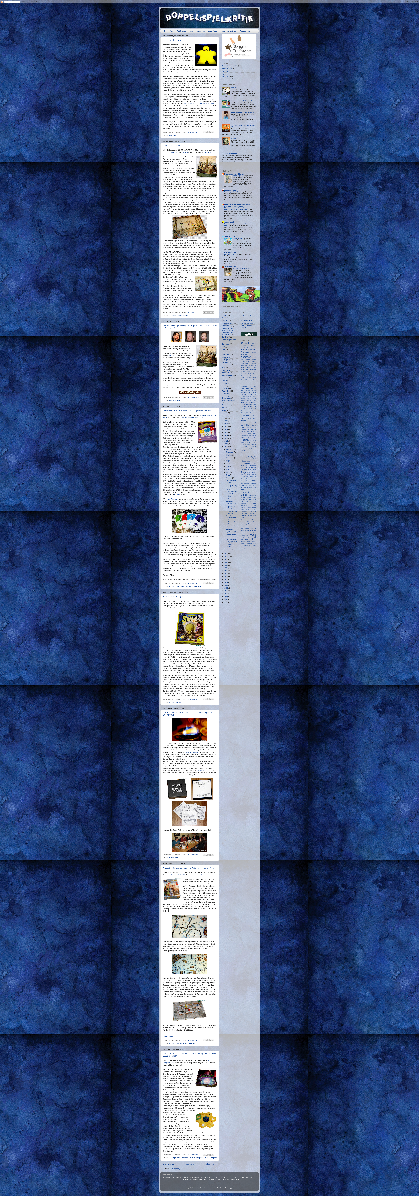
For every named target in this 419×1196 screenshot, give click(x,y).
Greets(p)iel (226, 354)
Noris (254, 459)
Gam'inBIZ (249, 406)
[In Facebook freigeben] (211, 132)
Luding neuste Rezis (248, 323)
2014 (226, 444)
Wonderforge (244, 535)
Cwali (251, 384)
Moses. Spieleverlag (247, 457)
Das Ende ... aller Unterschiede (241, 101)
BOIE (242, 359)
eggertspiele (251, 543)
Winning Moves (250, 530)
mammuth (215, 1188)
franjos (247, 546)
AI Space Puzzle (229, 254)
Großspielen (173, 858)
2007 (226, 568)
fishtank (243, 545)
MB (242, 450)
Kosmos (245, 440)
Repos (254, 485)
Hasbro (254, 418)
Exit (223, 347)
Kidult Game (252, 437)
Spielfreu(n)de (229, 236)
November (230, 452)
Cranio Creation (251, 382)
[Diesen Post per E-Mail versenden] (204, 132)
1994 (226, 602)
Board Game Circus (249, 367)
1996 (226, 596)
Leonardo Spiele (245, 444)
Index (164, 31)
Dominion (225, 337)
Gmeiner (243, 413)
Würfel (224, 413)
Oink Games (248, 465)
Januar (228, 550)
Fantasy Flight (251, 400)
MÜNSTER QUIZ (192, 752)
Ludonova (243, 448)
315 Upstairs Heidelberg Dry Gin (243, 268)
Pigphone (248, 474)
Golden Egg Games (251, 413)
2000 (226, 588)
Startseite (190, 1164)
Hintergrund (226, 360)
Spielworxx (253, 503)
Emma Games (246, 396)
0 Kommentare (193, 132)
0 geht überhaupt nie (229, 66)
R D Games (252, 483)
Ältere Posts (211, 1164)
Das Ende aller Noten (172, 40)
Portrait (224, 383)
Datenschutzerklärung (228, 31)
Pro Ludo (248, 480)
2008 (226, 565)
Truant (250, 524)
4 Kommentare (193, 1154)
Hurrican (254, 425)
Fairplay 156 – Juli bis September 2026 (236, 209)
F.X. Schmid (251, 398)
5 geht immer (226, 79)
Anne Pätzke (201, 875)
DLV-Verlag (248, 386)
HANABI (177, 494)
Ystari (242, 537)
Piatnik (243, 474)
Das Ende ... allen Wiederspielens (192, 1158)
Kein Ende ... (226, 365)
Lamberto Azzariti (172, 152)
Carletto (250, 373)
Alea (254, 349)
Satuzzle (254, 489)
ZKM (247, 539)
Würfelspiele (181, 31)
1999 (226, 591)
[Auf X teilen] (208, 132)
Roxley (243, 489)
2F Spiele (245, 343)
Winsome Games (249, 532)
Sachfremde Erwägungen (226, 397)
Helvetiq (254, 420)
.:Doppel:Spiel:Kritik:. (230, 153)
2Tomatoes (244, 345)
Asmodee (246, 357)
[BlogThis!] (206, 132)
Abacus (244, 349)
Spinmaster (244, 505)
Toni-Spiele (253, 522)
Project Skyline (238, 176)
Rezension (198, 586)
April (228, 472)
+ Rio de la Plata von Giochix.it (176, 146)
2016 (226, 438)
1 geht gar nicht (174, 1158)
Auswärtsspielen (227, 323)
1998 (226, 594)
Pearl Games (252, 470)
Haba (248, 415)
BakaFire (254, 359)
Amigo (244, 352)
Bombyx (249, 371)
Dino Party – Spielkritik (231, 192)
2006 (226, 571)
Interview (225, 362)
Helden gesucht (238, 238)
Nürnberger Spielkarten (185, 586)
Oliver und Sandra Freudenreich (191, 417)
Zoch (251, 539)
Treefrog (244, 524)
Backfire (248, 359)
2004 (226, 576)
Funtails (243, 406)
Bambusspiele (245, 361)
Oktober (229, 455)
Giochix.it (184, 152)
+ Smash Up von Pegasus (174, 596)
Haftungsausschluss (234, 1179)
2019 (226, 429)
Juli (227, 463)
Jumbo (243, 437)
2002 (226, 582)
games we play (229, 222)
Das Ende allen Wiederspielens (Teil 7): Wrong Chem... (231, 543)
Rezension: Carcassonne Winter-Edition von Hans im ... (231, 533)
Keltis (224, 367)
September (230, 458)
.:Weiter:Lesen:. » (169, 1037)
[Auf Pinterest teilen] (213, 132)
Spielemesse (226, 405)
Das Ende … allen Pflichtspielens (242, 112)
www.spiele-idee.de (246, 548)
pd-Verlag (253, 546)
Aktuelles (225, 320)
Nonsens (225, 378)
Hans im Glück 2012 (177, 875)
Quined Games (245, 483)
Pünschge (225, 388)
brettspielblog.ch (230, 190)
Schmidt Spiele (245, 493)
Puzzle (224, 386)
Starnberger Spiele (246, 507)
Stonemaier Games (246, 511)
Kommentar (226, 373)
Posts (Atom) (175, 1169)
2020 (226, 427)
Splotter (254, 505)
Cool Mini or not (246, 380)
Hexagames (244, 422)
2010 (226, 559)
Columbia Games (251, 378)
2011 (226, 556)
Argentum (244, 354)
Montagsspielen (174, 400)
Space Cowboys (246, 499)
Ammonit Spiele (252, 352)
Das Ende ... (173, 135)
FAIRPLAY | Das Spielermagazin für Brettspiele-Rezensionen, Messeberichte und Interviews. (237, 206)
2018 (226, 432)
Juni (227, 466)
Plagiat (224, 380)
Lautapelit (249, 442)
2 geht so (172, 315)
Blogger (230, 1188)
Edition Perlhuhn (251, 392)
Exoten (224, 349)
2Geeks (254, 343)
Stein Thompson (251, 509)
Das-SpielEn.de (230, 252)
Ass (255, 357)
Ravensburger (246, 485)
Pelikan (253, 472)
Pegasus (178, 702)
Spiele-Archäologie (228, 400)
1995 (226, 599)
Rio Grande (244, 487)
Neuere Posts (169, 1164)
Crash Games (245, 384)
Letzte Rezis (212, 31)
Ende (191, 31)
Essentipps (226, 344)
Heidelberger (207, 152)
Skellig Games (251, 497)
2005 (226, 574)
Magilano (247, 451)
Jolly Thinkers (252, 435)
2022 (226, 421)
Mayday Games (245, 455)
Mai (227, 469)
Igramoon (243, 429)
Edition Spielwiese (249, 394)
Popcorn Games (245, 478)
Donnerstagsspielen (229, 340)
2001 (226, 585)
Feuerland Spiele (247, 402)
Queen (254, 481)
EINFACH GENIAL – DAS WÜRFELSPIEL (199, 104)
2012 (226, 553)
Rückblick (225, 393)
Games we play (246, 320)
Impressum (201, 31)
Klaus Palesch (171, 499)
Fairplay (171, 355)
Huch (248, 425)
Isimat (247, 431)
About (172, 31)
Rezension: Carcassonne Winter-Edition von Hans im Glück (189, 868)
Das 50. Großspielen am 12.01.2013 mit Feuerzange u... (231, 521)
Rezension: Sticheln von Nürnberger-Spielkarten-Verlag (187, 411)
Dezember (230, 449)
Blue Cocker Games (250, 365)
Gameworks (244, 410)
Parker (248, 468)
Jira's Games (244, 435)
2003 (226, 579)
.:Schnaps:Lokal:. (231, 266)
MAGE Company (211, 1158)
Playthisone (253, 476)
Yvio (248, 537)
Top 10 (224, 410)
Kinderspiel (226, 370)
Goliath (243, 415)
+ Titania (234, 138)
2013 (226, 447)
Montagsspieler (245, 31)
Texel (224, 407)
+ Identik (234, 88)
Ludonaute (253, 446)
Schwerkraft (252, 495)
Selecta (243, 497)
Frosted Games (250, 404)
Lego (255, 442)
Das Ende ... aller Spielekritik (228, 333)
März (228, 475)
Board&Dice (244, 369)
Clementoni (248, 376)
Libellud (254, 444)
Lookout (244, 446)
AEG (255, 347)
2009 (226, 562)
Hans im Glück (182, 1043)
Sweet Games (251, 517)
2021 (226, 424)
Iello (255, 427)
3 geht (171, 702)
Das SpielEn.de (246, 315)
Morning (254, 455)
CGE (246, 374)
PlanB (247, 476)
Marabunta (249, 453)
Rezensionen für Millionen (234, 174)
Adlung (250, 349)
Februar (229, 478)
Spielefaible (244, 503)
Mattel (254, 453)
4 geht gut (172, 586)
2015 (226, 441)
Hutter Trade (245, 427)
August (228, 461)
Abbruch (179, 315)
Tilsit (248, 522)
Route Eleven (252, 487)
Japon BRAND (251, 433)
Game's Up (252, 409)
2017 (226, 435)
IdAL (251, 427)
